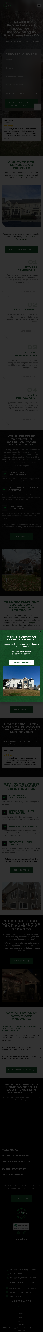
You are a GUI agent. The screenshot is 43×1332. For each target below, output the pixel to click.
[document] (21, 666)
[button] (40, 632)
